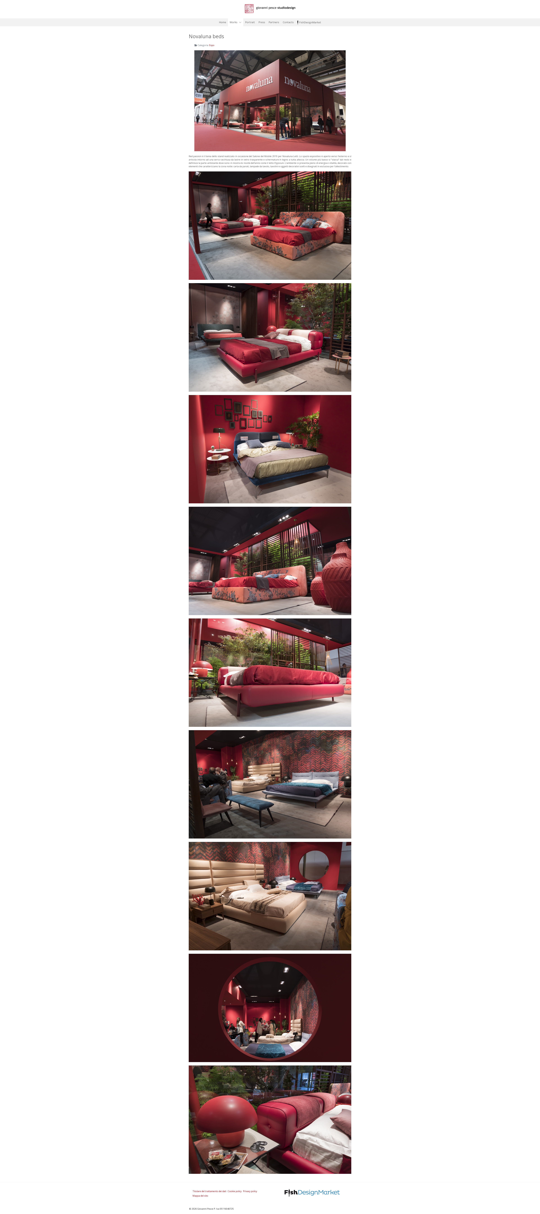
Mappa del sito (200, 1195)
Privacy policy (250, 1191)
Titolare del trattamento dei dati (209, 1191)
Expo (211, 45)
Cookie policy (235, 1191)
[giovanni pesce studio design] (270, 8)
